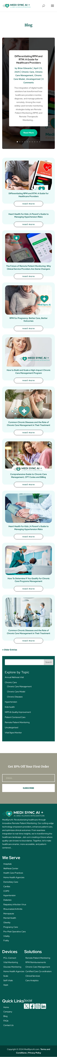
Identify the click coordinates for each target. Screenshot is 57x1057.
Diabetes (7, 900)
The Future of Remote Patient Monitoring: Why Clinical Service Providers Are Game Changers (28, 267)
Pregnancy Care (10, 927)
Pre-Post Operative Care (14, 931)
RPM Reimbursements (35, 962)
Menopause (8, 913)
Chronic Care (27, 72)
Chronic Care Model (16, 691)
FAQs (5, 1020)
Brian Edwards (25, 68)
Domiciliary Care (10, 882)
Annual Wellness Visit (14, 677)
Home (6, 1007)
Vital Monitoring (10, 962)
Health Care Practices (13, 873)
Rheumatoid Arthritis (12, 909)
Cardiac (6, 886)
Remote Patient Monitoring (17, 722)
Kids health (10, 707)
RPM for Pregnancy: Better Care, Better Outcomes (29, 319)
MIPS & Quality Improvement (18, 712)
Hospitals (7, 864)
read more (28, 203)
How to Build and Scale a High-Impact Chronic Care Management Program (28, 371)
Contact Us (8, 1025)
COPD (6, 891)
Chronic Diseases (15, 696)
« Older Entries (9, 649)
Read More (28, 132)
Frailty (6, 940)
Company (7, 1011)
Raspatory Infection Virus (14, 904)
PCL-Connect (9, 958)
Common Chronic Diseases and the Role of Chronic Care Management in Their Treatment (28, 423)
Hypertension (11, 702)
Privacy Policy (34, 1052)
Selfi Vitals (8, 980)
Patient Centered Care (15, 717)
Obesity (6, 922)
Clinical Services (32, 976)
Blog (5, 1016)
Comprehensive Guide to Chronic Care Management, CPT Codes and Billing (28, 475)
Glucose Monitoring (12, 967)
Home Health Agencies (13, 877)
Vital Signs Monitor (13, 732)
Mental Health (9, 918)
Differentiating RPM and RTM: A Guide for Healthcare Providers (29, 59)
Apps (5, 985)
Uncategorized (33, 79)
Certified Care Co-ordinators (38, 971)
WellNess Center (10, 868)
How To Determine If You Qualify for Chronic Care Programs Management (29, 580)
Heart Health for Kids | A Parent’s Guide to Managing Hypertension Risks (28, 215)
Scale (5, 976)
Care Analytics (31, 980)
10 (39, 141)
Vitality (6, 936)
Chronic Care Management (19, 686)
